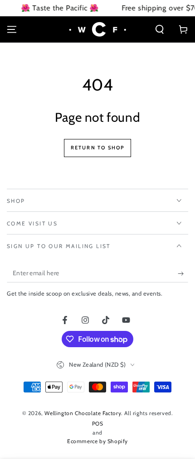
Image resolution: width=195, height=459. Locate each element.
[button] (159, 29)
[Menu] (12, 29)
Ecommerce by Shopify (97, 441)
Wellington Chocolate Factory (82, 413)
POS (97, 423)
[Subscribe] (183, 273)
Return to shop (98, 147)
